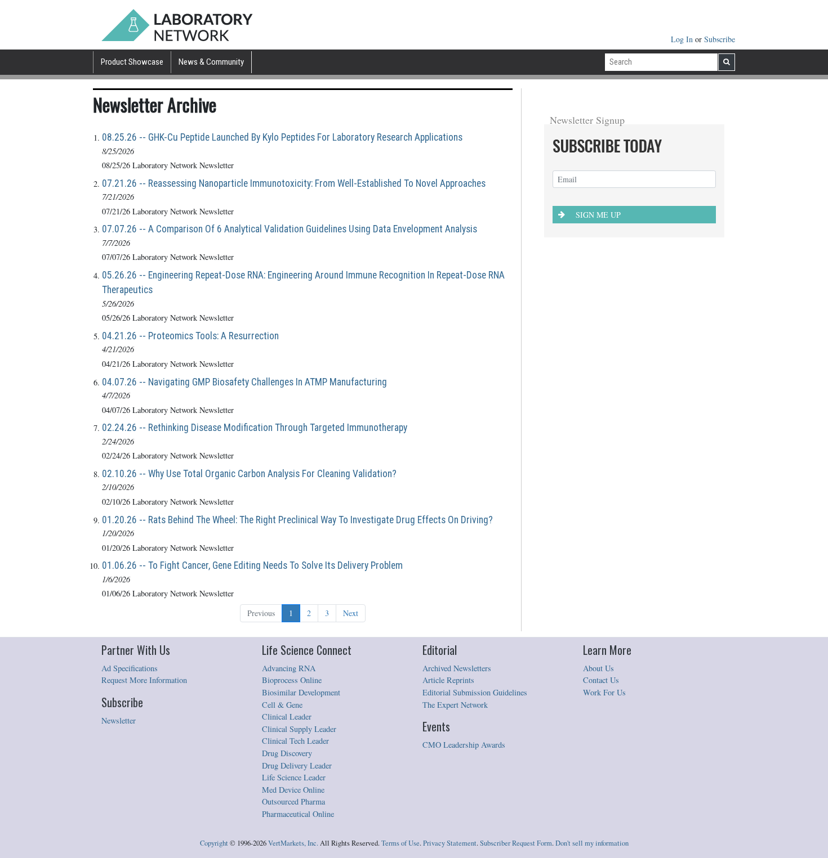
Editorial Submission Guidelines (474, 692)
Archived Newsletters (456, 668)
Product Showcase (132, 62)
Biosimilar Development (301, 692)
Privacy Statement (450, 843)
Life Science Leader (294, 777)
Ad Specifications (129, 668)
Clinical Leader (286, 716)
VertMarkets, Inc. (293, 843)
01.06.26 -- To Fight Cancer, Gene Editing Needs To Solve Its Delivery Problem (252, 565)
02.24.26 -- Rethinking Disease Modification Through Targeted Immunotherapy (254, 427)
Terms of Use (400, 843)
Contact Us (601, 680)
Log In (683, 39)
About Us (598, 668)
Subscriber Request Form (516, 843)
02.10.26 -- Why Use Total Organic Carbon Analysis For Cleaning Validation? (249, 473)
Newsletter (118, 720)
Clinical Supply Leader (299, 729)
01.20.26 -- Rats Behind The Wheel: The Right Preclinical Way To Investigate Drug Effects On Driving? (297, 519)
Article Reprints (448, 680)
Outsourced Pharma (293, 801)
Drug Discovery (287, 753)
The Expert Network (455, 704)
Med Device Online (293, 789)
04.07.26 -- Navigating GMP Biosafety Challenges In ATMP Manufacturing (244, 382)
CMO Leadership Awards (463, 744)
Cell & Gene (282, 704)
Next (350, 613)
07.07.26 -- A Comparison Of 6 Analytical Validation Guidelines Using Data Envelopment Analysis (289, 229)
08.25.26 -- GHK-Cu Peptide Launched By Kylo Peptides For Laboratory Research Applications (282, 137)
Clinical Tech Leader (295, 740)
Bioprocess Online (292, 680)
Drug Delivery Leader (297, 765)
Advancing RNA (288, 668)
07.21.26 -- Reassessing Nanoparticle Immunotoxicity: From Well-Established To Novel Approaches (294, 183)
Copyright (214, 843)
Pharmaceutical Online (298, 813)
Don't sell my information (592, 843)
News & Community (211, 62)
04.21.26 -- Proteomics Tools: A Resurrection (190, 336)
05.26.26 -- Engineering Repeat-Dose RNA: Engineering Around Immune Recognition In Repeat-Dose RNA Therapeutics (303, 282)
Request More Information (144, 680)
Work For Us (604, 692)
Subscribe (719, 39)
